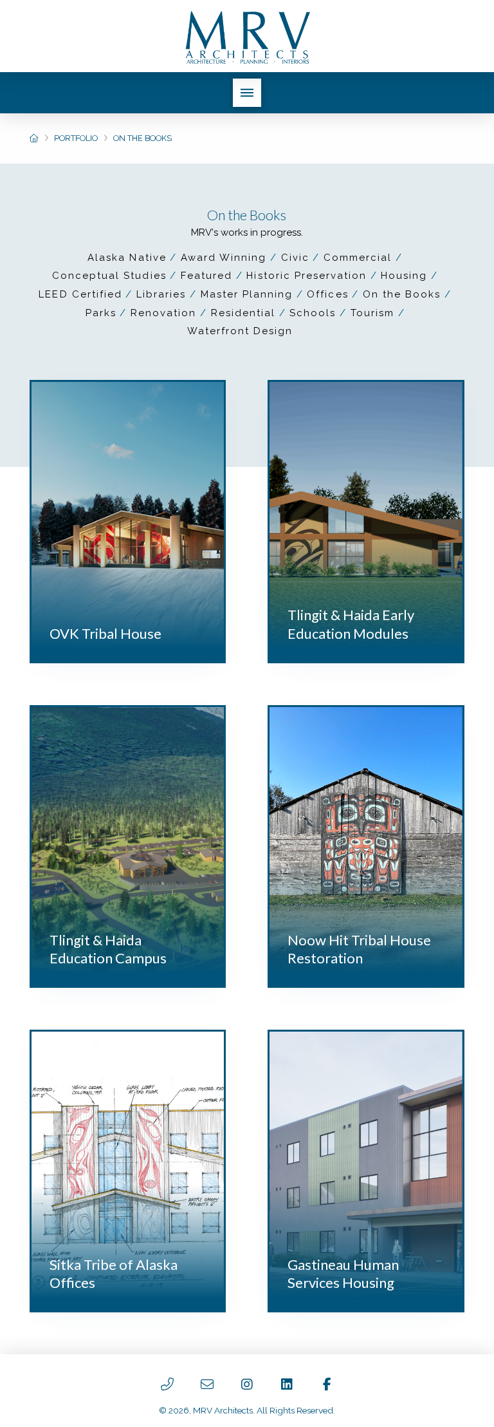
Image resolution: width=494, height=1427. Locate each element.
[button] (247, 93)
